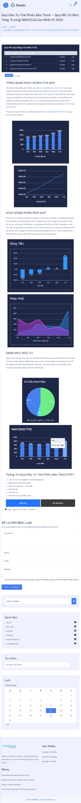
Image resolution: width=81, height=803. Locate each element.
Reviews (9, 75)
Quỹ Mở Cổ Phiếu (49, 761)
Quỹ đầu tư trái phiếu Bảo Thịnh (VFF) (48, 88)
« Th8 (7, 724)
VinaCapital (47, 94)
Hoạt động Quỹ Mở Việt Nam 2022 (15, 775)
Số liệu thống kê (12, 639)
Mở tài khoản (58, 503)
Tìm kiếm (11, 658)
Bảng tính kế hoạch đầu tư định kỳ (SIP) (18, 780)
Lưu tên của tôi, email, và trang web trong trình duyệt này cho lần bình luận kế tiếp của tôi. (42, 579)
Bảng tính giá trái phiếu (11, 784)
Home (4, 27)
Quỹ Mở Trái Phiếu (49, 752)
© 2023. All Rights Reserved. (40, 799)
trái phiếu (31, 509)
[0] (74, 5)
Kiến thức (10, 627)
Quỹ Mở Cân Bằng (49, 757)
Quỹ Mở (12, 27)
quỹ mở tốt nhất (19, 509)
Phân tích (23, 503)
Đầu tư (9, 622)
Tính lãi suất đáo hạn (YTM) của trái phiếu (19, 789)
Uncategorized (12, 644)
